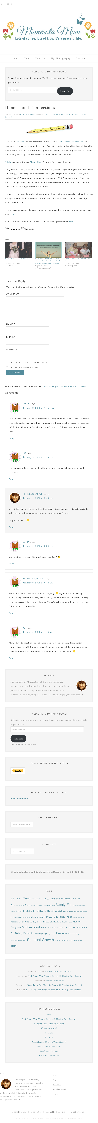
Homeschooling (51, 114)
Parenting (38, 933)
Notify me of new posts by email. (23, 367)
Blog (49, 1015)
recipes (53, 934)
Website (11, 349)
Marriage (33, 922)
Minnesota (68, 922)
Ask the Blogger (43, 899)
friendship (76, 905)
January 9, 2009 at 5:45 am (38, 583)
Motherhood (31, 927)
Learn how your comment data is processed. (65, 386)
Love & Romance (78, 917)
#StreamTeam (21, 898)
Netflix (44, 927)
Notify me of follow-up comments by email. (29, 362)
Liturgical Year (63, 916)
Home (55, 1075)
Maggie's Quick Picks (20, 921)
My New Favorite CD (49, 1056)
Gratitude (39, 911)
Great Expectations (49, 1051)
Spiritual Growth (40, 939)
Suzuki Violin (71, 940)
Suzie (26, 403)
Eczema (39, 905)
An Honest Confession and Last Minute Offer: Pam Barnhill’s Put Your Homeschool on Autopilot (48, 260)
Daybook (21, 905)
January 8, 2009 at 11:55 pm (38, 408)
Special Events (78, 114)
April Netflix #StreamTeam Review (49, 1042)
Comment (13, 294)
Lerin (26, 542)
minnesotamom (33, 494)
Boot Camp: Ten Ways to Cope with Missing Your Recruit (55, 976)
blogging (56, 898)
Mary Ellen (35, 161)
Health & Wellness (57, 911)
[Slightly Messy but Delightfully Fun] (78, 250)
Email (10, 337)
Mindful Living (59, 922)
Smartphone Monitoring (18, 940)
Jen (25, 628)
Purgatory (46, 933)
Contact (49, 1033)
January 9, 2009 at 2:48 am (38, 498)
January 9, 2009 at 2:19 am (38, 457)
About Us (57, 1085)
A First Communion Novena (58, 972)
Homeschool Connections (70, 141)
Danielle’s (20, 141)
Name (10, 324)
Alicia (8, 161)
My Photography (60, 1089)
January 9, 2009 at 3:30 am (38, 546)
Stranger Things (59, 940)
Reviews (62, 933)
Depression (30, 905)
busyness (65, 898)
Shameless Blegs (74, 934)
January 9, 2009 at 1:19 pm (38, 632)
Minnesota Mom (49, 30)
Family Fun (64, 904)
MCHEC (40, 922)
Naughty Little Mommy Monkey (49, 1024)
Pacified (49, 1037)
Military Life (48, 922)
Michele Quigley (34, 578)
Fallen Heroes (49, 905)
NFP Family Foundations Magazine (60, 928)
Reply (11, 438)
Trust (14, 946)
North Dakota (80, 927)
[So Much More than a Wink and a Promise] (18, 250)
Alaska (34, 899)
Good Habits (23, 911)
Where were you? (49, 1028)
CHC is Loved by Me (55, 981)
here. (13, 214)
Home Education (75, 911)
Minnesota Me (65, 114)
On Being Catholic (22, 933)
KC (24, 453)
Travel (80, 940)
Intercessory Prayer (42, 916)
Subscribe (65, 91)
